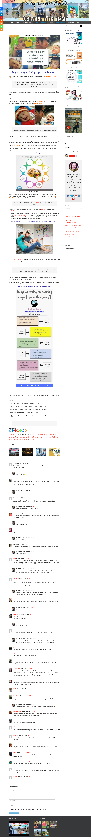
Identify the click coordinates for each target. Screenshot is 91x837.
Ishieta (14, 726)
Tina (14, 680)
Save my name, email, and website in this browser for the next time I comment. (28, 809)
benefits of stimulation (17, 259)
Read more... (74, 192)
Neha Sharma (13, 434)
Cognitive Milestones (24, 437)
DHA (44, 437)
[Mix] (1, 23)
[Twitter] (10, 430)
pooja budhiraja (16, 647)
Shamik (14, 659)
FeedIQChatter (52, 437)
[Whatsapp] (20, 430)
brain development (41, 436)
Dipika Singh (15, 478)
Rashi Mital (15, 695)
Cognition (55, 436)
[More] (26, 430)
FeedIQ (46, 437)
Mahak (14, 558)
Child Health (46, 434)
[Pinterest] (15, 430)
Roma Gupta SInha (16, 743)
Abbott (37, 202)
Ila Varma (15, 776)
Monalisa (15, 688)
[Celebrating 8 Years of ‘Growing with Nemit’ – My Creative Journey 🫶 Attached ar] (37, 824)
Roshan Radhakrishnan (17, 711)
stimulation (20, 439)
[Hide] (0, 31)
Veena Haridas (15, 598)
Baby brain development (25, 436)
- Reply (29, 463)
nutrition (16, 439)
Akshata (14, 528)
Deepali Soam (15, 614)
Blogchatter (34, 436)
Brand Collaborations (38, 434)
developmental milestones (36, 437)
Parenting (11, 436)
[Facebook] (23, 430)
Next (58, 26)
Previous (53, 26)
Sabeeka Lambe (16, 668)
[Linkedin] (13, 430)
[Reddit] (18, 430)
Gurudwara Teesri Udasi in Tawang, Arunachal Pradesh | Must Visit (72, 236)
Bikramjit (15, 735)
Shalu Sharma (15, 767)
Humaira (14, 752)
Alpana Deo (15, 578)
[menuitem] (12, 22)
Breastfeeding (49, 436)
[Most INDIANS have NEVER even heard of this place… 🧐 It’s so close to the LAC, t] (53, 824)
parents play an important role (20, 215)
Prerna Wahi (15, 513)
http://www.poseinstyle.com (19, 653)
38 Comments (32, 439)
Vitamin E (26, 439)
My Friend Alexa (52, 434)
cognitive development (14, 437)
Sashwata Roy (15, 719)
